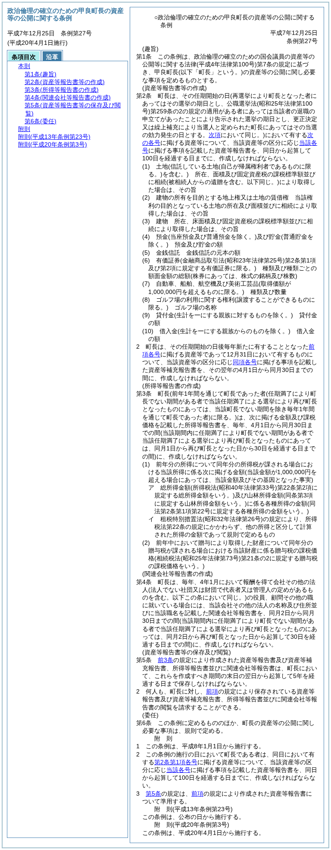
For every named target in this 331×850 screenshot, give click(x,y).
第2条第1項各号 (175, 762)
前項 (212, 691)
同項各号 (245, 362)
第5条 (153, 793)
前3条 (165, 659)
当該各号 (178, 769)
